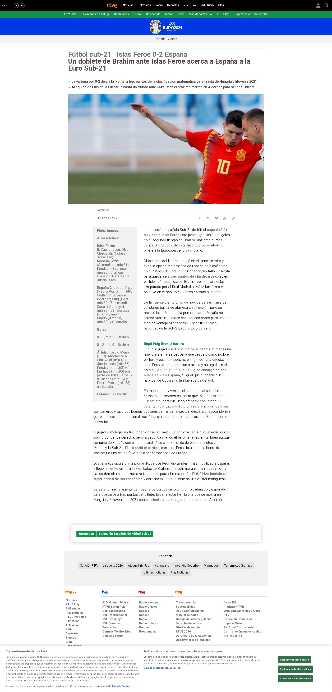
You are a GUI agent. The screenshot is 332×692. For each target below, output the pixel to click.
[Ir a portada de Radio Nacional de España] (155, 593)
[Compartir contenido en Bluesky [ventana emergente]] (216, 217)
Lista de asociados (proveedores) (162, 668)
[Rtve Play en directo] (16, 5)
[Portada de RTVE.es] (112, 5)
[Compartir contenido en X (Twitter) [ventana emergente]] (208, 217)
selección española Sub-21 (170, 230)
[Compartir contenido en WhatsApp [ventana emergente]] (225, 217)
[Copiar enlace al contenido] (233, 217)
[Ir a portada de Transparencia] (221, 593)
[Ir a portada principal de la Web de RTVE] (82, 592)
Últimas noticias (154, 572)
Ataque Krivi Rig (138, 565)
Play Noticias (179, 572)
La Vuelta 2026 (113, 565)
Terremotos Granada (238, 565)
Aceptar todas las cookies (294, 659)
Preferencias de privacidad (295, 678)
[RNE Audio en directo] (22, 5)
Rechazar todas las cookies (295, 669)
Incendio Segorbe (186, 565)
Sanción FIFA (89, 565)
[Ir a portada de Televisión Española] (119, 593)
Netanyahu (161, 565)
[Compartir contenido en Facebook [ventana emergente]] (200, 217)
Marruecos (211, 565)
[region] (166, 669)
